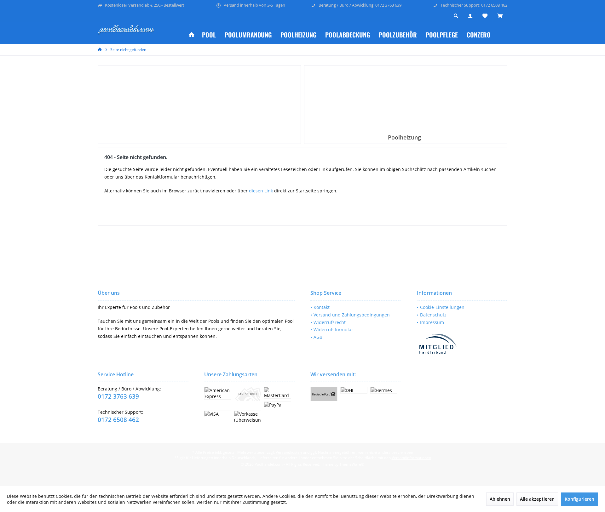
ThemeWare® (351, 464)
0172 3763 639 (118, 396)
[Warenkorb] (500, 16)
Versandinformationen (411, 457)
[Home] (192, 34)
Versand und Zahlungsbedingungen (352, 315)
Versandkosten (289, 452)
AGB (318, 337)
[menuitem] (499, 16)
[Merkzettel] (484, 16)
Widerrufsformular (333, 330)
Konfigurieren (579, 499)
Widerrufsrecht (330, 322)
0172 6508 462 (118, 420)
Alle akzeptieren (537, 499)
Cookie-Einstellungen (442, 307)
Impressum (432, 322)
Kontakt (322, 307)
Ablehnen (500, 499)
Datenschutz (433, 315)
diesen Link (261, 191)
